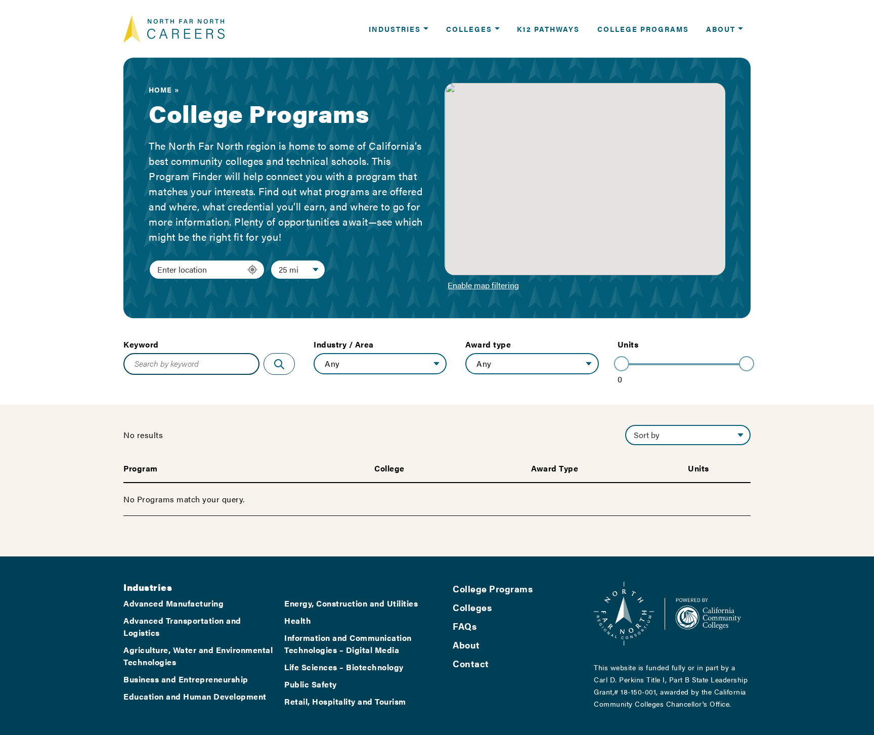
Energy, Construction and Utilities (351, 603)
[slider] (621, 363)
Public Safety (310, 684)
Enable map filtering (483, 285)
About (466, 644)
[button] (398, 28)
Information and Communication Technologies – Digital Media (348, 644)
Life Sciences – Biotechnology (344, 667)
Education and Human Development (195, 696)
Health (297, 620)
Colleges (472, 607)
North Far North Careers (174, 28)
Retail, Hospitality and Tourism (345, 701)
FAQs (464, 626)
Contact (471, 663)
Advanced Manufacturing (173, 603)
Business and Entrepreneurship (185, 679)
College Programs (493, 588)
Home (160, 89)
